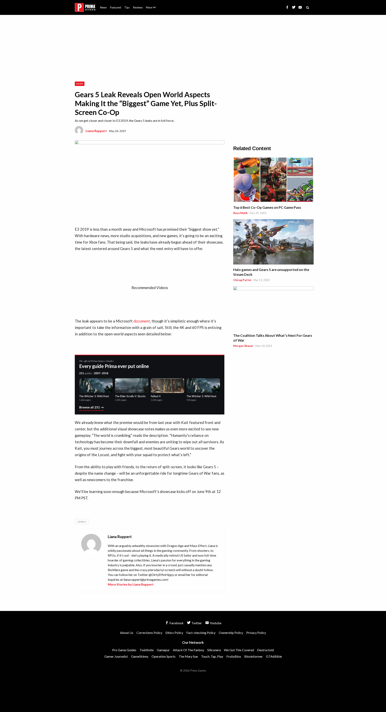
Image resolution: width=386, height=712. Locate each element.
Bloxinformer (253, 656)
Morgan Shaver (243, 345)
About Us (151, 5)
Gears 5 (81, 521)
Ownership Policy (231, 632)
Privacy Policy (256, 632)
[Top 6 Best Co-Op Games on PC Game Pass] (273, 180)
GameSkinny (139, 656)
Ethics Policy (174, 632)
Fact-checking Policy (201, 632)
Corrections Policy (149, 632)
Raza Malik (240, 213)
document (141, 321)
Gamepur (163, 650)
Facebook (176, 623)
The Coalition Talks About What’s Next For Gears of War (272, 337)
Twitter (196, 623)
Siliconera (214, 650)
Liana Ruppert (96, 131)
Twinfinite (147, 650)
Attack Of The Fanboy (188, 650)
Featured (115, 7)
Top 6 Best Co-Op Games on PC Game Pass (267, 207)
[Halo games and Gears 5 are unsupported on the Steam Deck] (273, 242)
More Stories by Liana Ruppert (131, 584)
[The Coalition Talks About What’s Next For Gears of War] (273, 309)
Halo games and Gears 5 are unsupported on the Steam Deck (271, 272)
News (103, 7)
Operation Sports (164, 656)
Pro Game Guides (124, 650)
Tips (127, 7)
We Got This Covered (239, 650)
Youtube (215, 623)
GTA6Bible (274, 656)
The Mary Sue (188, 656)
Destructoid (265, 650)
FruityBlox (233, 656)
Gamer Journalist (116, 656)
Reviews (138, 7)
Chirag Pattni (242, 280)
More (153, 9)
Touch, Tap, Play (212, 656)
